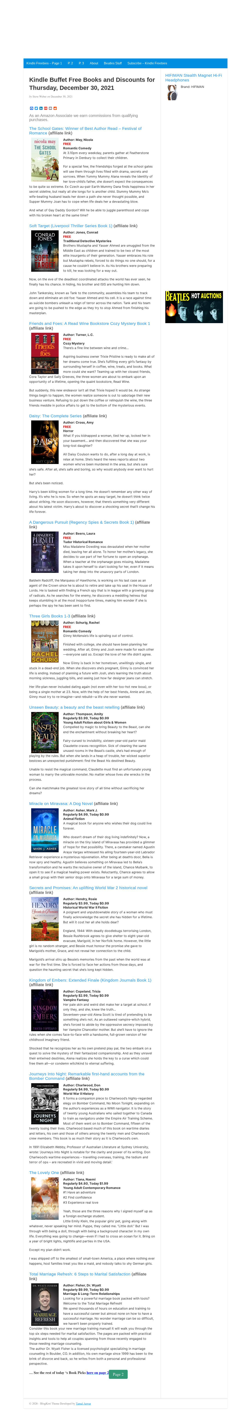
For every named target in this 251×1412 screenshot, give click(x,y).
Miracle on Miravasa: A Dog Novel (61, 803)
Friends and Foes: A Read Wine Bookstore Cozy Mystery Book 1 (89, 323)
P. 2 (70, 63)
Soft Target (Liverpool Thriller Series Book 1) (70, 225)
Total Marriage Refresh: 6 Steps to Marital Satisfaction (79, 1274)
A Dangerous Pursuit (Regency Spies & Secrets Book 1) (81, 522)
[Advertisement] (117, 27)
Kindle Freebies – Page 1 (44, 63)
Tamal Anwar (83, 1403)
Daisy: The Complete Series (55, 416)
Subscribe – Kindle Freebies (147, 63)
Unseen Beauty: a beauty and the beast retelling (74, 707)
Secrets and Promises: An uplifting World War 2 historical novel (88, 887)
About (94, 63)
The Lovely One (44, 1172)
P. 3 (81, 63)
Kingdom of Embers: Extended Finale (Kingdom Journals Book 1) (90, 980)
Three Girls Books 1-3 (49, 616)
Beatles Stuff (113, 63)
